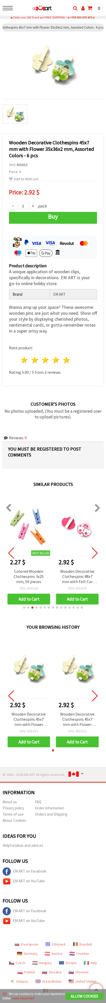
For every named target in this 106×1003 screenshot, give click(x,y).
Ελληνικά (59, 944)
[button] (24, 608)
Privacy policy (13, 808)
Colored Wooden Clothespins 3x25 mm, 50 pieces (29, 576)
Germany (31, 953)
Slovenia (82, 972)
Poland (29, 972)
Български (29, 944)
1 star (24, 360)
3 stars (45, 360)
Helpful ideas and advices (23, 845)
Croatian (82, 953)
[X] (4, 994)
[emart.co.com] (34, 9)
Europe (71, 962)
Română (86, 944)
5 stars (66, 360)
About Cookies (14, 820)
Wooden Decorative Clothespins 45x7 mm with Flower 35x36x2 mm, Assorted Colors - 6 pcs (29, 719)
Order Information (49, 808)
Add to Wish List (26, 179)
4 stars (56, 360)
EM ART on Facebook (29, 871)
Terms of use (13, 814)
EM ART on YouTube (29, 880)
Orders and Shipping (51, 814)
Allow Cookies (84, 996)
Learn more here (23, 998)
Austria (56, 953)
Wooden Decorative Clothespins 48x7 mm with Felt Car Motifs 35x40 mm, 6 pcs (77, 577)
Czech (20, 962)
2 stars (35, 360)
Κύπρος (22, 981)
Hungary (45, 962)
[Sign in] (83, 8)
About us (10, 801)
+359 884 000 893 (81, 17)
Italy (94, 962)
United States (85, 981)
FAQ (38, 801)
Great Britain (51, 981)
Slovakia (55, 972)
